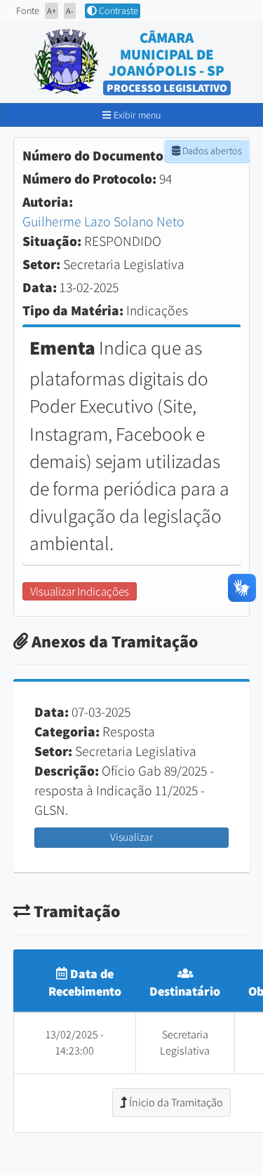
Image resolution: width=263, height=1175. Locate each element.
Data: (39, 287)
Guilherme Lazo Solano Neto (103, 221)
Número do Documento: (95, 155)
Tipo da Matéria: (72, 310)
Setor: (41, 264)
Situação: (51, 241)
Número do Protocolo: (89, 179)
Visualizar (131, 837)
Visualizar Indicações (79, 591)
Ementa (62, 347)
